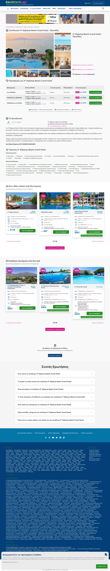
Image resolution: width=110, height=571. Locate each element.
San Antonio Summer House (32, 509)
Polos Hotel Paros (90, 514)
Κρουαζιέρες (69, 458)
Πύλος (31, 467)
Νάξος (57, 463)
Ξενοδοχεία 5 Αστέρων (94, 450)
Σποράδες (53, 468)
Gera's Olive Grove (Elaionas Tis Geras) (93, 503)
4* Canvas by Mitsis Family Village (58, 519)
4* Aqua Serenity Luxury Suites (71, 533)
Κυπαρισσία (15, 460)
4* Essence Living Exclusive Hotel (68, 509)
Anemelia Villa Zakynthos (72, 532)
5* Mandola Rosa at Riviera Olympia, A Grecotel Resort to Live (19, 480)
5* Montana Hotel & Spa (49, 481)
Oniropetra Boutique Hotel (54, 494)
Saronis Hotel (65, 500)
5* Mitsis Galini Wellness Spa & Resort (14, 481)
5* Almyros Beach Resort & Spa (13, 519)
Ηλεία (75, 454)
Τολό (85, 468)
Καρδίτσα (29, 457)
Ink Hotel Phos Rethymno (31, 534)
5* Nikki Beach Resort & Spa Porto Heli (14, 494)
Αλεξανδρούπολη (9, 451)
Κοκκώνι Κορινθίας (20, 458)
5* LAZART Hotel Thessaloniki (50, 513)
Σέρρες (77, 467)
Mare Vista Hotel (52, 488)
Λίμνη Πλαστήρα (75, 460)
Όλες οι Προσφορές (75, 8)
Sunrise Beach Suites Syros (92, 527)
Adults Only (46, 8)
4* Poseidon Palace (38, 481)
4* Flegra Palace (54, 516)
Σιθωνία (82, 467)
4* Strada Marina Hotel (11, 523)
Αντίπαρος (64, 451)
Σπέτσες (47, 468)
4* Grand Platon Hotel (30, 484)
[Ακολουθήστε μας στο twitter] (56, 437)
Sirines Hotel (8, 496)
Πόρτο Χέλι (21, 467)
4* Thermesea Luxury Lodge (65, 516)
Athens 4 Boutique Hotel (77, 511)
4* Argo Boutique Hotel (44, 516)
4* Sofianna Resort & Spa (20, 533)
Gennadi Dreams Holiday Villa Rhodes (93, 537)
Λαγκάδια (29, 460)
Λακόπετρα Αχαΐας (37, 460)
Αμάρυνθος (36, 451)
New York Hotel (60, 514)
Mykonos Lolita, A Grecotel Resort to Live (88, 532)
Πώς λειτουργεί (40, 433)
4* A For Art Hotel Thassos (42, 501)
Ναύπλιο (72, 463)
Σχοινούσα (70, 468)
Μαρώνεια (47, 461)
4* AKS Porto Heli (20, 484)
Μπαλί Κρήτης (20, 463)
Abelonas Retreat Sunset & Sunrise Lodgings (47, 534)
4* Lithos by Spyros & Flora (50, 524)
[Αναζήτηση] (103, 8)
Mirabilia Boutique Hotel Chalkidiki (54, 503)
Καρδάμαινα (16, 457)
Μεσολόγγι (58, 461)
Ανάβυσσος (53, 451)
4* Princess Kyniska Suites (53, 506)
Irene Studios (81, 487)
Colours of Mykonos (70, 523)
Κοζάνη (13, 458)
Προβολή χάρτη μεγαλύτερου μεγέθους (82, 65)
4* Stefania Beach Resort (67, 490)
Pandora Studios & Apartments (12, 536)
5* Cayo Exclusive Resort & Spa (12, 514)
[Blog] (63, 437)
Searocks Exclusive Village (54, 501)
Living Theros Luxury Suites (56, 520)
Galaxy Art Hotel (46, 504)
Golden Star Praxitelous (11, 493)
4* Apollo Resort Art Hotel (67, 501)
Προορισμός (62, 8)
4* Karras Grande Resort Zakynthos (39, 494)
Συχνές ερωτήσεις (87, 433)
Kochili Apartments (83, 500)
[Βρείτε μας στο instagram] (49, 437)
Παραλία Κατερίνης (81, 464)
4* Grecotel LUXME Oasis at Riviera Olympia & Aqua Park (48, 490)
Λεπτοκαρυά (54, 460)
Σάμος (63, 467)
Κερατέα (78, 457)
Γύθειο (81, 453)
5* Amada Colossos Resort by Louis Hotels (15, 534)
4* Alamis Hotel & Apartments (44, 510)
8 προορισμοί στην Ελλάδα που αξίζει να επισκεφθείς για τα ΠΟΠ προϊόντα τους (23, 548)
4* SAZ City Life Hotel (54, 491)
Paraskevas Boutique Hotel (44, 517)
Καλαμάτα (66, 456)
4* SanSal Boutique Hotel (50, 514)
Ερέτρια (43, 454)
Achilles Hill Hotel (35, 497)
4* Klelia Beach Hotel (10, 486)
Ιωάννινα (31, 456)
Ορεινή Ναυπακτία (44, 464)
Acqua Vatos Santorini (56, 500)
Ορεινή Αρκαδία (35, 464)
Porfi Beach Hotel (34, 530)
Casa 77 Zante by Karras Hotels (86, 513)
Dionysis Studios (36, 500)
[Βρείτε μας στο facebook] (45, 437)
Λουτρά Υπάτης (16, 461)
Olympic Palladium (83, 524)
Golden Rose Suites (74, 500)
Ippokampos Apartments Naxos (68, 526)
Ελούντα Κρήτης (36, 454)
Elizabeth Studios (9, 491)
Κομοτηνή (28, 458)
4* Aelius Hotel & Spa (69, 499)
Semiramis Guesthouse (80, 499)
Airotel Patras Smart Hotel (92, 499)
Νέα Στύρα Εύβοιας (10, 464)
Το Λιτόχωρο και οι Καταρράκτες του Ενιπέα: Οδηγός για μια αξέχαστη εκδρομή (58, 548)
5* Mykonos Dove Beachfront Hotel (14, 524)
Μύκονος (42, 463)
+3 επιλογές (43, 93)
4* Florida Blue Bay (78, 484)
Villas (54, 8)
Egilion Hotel (99, 496)
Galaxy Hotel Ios (9, 510)
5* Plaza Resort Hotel (33, 516)
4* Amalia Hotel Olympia (33, 493)
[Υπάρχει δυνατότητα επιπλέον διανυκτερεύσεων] (25, 216)
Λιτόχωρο (82, 460)
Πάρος (35, 466)
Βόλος (49, 453)
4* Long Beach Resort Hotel (95, 481)
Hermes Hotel (98, 514)
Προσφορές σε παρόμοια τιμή (55, 329)
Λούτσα (28, 461)
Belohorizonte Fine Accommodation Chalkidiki (69, 534)
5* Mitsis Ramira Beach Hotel (85, 516)
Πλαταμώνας (75, 466)
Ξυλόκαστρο (27, 464)
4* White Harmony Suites (37, 524)
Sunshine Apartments (45, 500)
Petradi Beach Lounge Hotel (23, 526)
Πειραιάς (54, 466)
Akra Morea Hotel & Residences (88, 488)
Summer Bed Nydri (61, 532)
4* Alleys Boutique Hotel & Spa (70, 539)
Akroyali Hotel (27, 494)
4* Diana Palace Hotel (90, 496)
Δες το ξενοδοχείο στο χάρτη (57, 126)
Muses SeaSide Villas (88, 491)
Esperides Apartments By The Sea (71, 510)
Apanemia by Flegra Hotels (66, 493)
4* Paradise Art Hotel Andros (28, 490)
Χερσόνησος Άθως (10, 471)
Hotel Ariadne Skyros (54, 529)
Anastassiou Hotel (54, 507)
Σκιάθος (24, 468)
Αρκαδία (8, 453)
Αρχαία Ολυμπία (24, 453)
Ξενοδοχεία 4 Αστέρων (94, 451)
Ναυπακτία (66, 463)
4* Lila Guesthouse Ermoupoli (12, 539)
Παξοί (74, 464)
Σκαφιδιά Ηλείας (17, 468)
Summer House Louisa (38, 513)
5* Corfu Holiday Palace (11, 487)
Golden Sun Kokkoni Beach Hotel (13, 490)
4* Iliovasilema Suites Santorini (28, 499)
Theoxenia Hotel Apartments (91, 487)
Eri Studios (97, 517)
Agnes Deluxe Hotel (41, 511)
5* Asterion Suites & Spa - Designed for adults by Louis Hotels (42, 521)
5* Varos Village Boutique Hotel (64, 524)
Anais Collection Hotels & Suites (91, 511)
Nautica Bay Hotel (84, 481)
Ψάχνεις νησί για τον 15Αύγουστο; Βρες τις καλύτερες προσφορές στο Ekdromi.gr (50, 550)
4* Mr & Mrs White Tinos (62, 488)
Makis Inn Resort (83, 517)
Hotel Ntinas (92, 500)
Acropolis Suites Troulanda (72, 513)
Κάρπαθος (34, 457)
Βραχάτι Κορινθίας (56, 453)
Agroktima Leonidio (41, 499)
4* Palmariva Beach (23, 488)
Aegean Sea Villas (27, 524)
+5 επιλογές (54, 294)
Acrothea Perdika (42, 503)
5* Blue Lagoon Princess (88, 484)
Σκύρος (34, 468)
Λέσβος (59, 460)
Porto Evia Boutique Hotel (66, 491)
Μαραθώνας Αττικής (39, 461)
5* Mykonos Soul (96, 523)
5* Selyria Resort (73, 486)
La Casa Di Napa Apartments (12, 509)
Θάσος (84, 454)
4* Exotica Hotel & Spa (66, 483)
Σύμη (62, 468)
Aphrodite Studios (97, 506)
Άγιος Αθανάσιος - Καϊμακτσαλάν (21, 450)
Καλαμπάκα (77, 456)
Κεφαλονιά (8, 458)
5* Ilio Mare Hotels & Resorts (78, 483)
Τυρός (34, 470)
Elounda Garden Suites (27, 520)
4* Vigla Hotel (79, 526)
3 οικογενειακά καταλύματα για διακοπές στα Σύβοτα (54, 551)
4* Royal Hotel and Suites (75, 507)
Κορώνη (43, 458)
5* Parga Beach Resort (94, 507)
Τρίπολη (30, 470)
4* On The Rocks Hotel (65, 529)
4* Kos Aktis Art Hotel (45, 519)
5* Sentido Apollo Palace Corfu (30, 517)
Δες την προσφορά (95, 92)
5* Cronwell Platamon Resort (72, 481)
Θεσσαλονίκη (9, 456)
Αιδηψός (81, 450)
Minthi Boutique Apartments (12, 503)
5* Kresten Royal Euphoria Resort (74, 519)
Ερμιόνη (48, 454)
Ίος (27, 456)
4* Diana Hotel (68, 497)
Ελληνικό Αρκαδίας (28, 454)
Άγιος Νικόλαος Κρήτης (47, 450)
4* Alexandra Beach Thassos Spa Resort (28, 503)
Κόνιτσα (33, 458)
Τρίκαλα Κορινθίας (23, 470)
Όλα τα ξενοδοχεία (10, 542)
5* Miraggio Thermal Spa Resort (58, 496)
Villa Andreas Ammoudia (44, 509)
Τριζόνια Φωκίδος (10, 470)
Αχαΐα (41, 453)
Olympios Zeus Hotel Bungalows (29, 511)
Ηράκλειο (80, 454)
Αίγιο (77, 450)
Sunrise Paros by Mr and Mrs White (86, 529)
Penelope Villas (61, 523)
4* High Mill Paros (98, 491)
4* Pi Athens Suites (32, 510)
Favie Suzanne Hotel (21, 493)
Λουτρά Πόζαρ (9, 461)
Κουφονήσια (58, 458)
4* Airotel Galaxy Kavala (81, 494)
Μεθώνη (52, 461)
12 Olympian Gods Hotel (74, 488)
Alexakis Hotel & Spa (27, 513)
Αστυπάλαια (31, 453)
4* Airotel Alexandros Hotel (85, 506)
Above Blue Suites (38, 496)
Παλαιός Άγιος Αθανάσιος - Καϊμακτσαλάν (58, 464)
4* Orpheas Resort (25, 530)
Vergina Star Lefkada (81, 509)
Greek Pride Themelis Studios (20, 510)
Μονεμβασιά (8, 463)
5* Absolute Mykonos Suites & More (14, 501)
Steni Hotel (21, 509)
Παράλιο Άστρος (19, 466)
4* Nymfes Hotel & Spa (98, 490)
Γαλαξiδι (67, 453)
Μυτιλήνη (52, 463)
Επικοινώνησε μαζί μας (24, 433)
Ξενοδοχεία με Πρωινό (94, 453)
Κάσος (51, 457)
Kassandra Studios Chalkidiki (26, 539)
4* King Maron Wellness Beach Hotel (27, 506)
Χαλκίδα (65, 470)
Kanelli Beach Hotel (21, 487)
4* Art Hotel (75, 524)
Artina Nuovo (9, 517)
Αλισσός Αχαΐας (18, 451)
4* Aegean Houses (46, 526)
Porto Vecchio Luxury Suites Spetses (63, 536)
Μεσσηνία (64, 461)
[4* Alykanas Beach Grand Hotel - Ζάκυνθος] (30, 50)
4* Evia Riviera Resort (10, 484)
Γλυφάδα (72, 453)
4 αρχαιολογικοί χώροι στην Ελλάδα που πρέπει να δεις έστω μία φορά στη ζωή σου (24, 551)
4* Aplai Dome (86, 519)
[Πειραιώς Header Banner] (55, 18)
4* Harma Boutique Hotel (73, 517)
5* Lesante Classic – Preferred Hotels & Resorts (49, 530)
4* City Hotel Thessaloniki (11, 500)
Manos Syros (93, 501)
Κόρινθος (38, 458)
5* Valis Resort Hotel (28, 481)
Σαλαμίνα (52, 467)
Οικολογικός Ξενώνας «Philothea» (81, 501)
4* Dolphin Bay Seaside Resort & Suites (59, 486)
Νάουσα (61, 463)
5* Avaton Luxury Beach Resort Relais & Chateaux (43, 536)
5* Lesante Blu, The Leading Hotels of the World (28, 527)
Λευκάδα (64, 460)
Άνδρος (59, 451)
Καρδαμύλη (23, 457)
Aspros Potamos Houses (50, 532)
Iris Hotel (19, 499)
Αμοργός (42, 451)
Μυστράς (47, 463)
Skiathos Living (9, 504)
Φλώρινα (53, 470)
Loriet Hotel (97, 504)
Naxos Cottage (74, 529)
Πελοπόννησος (60, 466)
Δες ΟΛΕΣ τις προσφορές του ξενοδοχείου (91, 235)
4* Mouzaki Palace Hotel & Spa (34, 487)
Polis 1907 (79, 530)
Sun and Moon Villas (55, 509)
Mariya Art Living (9, 521)
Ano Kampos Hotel (10, 513)
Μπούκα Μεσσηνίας (34, 463)
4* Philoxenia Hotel (78, 490)
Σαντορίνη (68, 467)
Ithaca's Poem (67, 503)
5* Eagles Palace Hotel (36, 526)
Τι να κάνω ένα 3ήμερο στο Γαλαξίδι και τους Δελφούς (88, 548)
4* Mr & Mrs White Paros (57, 510)
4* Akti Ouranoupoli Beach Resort (13, 507)
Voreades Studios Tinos (78, 537)
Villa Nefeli (75, 516)
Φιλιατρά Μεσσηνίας (45, 470)
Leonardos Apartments (59, 497)
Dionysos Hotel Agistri (82, 521)
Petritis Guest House (91, 509)
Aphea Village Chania (84, 534)
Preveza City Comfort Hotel (53, 511)
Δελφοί (7, 454)
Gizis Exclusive (24, 516)
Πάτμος (40, 466)
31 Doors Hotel (18, 513)
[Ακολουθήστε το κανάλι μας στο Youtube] (53, 437)
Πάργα (25, 466)
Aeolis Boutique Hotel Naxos (68, 494)
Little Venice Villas (10, 533)
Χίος (16, 471)
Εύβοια (52, 454)
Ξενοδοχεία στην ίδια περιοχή (55, 248)
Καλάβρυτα (60, 456)
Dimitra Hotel (82, 533)
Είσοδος (88, 3)
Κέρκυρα (83, 457)
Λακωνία (44, 460)
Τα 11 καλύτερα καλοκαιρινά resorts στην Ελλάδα (78, 551)
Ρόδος (47, 467)
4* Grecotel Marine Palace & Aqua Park (79, 480)
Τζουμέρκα (76, 468)
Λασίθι (48, 460)
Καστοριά (62, 457)
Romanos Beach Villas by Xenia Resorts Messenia (16, 537)
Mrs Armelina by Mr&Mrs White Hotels (39, 529)
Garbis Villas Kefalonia (11, 499)
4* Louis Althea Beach (32, 533)
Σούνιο (38, 468)
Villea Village (91, 521)
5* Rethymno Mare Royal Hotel (13, 530)
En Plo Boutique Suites (33, 523)
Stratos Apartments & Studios (37, 514)
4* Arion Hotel (69, 484)
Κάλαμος (71, 456)
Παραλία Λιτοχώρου (10, 466)
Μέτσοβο (75, 461)
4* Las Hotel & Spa (45, 507)
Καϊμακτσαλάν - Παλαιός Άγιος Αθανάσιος (47, 456)
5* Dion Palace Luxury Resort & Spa (57, 484)
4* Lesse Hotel (44, 488)
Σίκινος (7, 468)
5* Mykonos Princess (17, 517)
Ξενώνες (91, 457)
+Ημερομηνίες (89, 224)
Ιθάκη (20, 456)
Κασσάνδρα (56, 457)
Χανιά (74, 470)
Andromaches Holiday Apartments (83, 523)
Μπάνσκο (27, 463)
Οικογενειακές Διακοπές (94, 460)
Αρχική (8, 27)
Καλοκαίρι (25, 8)
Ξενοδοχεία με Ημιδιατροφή (95, 454)
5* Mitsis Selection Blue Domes (13, 516)
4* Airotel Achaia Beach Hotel (92, 483)
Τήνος (81, 468)
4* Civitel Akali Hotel (92, 520)
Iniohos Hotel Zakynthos (11, 527)
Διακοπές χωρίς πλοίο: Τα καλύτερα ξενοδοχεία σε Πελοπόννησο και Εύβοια (54, 547)
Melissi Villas (91, 524)
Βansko (45, 453)
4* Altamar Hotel (87, 490)
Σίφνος (11, 468)
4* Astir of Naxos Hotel (11, 526)
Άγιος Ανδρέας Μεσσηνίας (35, 450)
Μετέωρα (69, 461)
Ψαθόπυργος (30, 471)
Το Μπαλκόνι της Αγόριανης (29, 501)
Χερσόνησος (80, 470)
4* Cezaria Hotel (46, 496)
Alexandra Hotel (35, 507)
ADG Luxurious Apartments (24, 497)
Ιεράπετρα (15, 456)
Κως (25, 460)
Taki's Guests (57, 537)
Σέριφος (73, 467)
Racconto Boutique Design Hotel (34, 504)
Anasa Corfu (91, 517)
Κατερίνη (67, 457)
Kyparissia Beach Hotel (64, 507)
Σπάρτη (43, 468)
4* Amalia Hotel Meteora (11, 497)
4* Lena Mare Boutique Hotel (79, 520)
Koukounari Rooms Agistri (11, 506)
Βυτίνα (62, 453)
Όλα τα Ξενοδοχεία (16, 27)
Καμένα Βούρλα (9, 457)
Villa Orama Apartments (66, 511)
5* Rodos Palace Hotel (78, 491)
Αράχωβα (70, 451)
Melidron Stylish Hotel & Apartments (54, 539)
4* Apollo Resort (70, 527)
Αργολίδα (75, 451)
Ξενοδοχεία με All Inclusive (95, 456)
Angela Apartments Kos (80, 527)
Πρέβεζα (27, 467)
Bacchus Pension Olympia (65, 506)
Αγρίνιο (65, 450)
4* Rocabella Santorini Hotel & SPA (13, 520)
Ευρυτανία (57, 454)
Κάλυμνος (83, 456)
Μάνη (32, 461)
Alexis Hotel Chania (68, 520)
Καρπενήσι (40, 457)
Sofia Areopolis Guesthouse (35, 537)
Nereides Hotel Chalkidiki (47, 537)
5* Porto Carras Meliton (47, 487)
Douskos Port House (71, 496)
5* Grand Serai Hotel (60, 481)
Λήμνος (69, 460)
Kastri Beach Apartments (66, 537)
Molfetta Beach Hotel (52, 523)
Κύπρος (21, 460)
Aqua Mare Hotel (72, 521)
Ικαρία (23, 456)
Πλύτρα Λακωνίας (10, 467)
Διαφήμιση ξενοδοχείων (70, 433)
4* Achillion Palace (69, 514)
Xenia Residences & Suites (59, 527)
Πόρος (16, 467)
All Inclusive (14, 8)
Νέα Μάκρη (77, 463)
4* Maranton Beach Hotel (42, 484)
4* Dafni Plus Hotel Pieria (11, 532)
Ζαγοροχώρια (64, 454)
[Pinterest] (60, 437)
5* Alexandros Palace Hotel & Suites (41, 520)
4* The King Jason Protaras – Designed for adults (83, 536)
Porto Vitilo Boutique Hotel (32, 491)
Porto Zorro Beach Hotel (34, 488)
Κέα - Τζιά (73, 457)
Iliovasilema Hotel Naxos (11, 529)
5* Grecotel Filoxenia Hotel (40, 480)
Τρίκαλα (16, 470)
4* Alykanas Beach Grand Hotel (70, 487)
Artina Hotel (65, 504)
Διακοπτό (12, 454)
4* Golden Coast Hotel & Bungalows (30, 483)
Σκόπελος (29, 468)
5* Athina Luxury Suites (80, 514)
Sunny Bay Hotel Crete (41, 506)
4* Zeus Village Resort (25, 536)
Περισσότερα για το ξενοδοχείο (83, 69)
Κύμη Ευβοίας (9, 460)
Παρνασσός (30, 466)
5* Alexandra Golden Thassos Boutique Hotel (22, 496)
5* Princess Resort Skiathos (20, 504)
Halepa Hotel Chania (87, 526)
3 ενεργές (84, 74)
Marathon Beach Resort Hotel (77, 503)
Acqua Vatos (85, 507)
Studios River (75, 506)
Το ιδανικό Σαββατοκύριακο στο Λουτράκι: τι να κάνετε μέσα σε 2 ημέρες (21, 547)
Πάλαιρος (70, 464)
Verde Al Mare (62, 513)
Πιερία (70, 466)
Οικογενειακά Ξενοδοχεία (94, 458)
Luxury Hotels (36, 8)
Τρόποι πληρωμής (54, 433)
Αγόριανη (60, 450)
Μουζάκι (14, 463)
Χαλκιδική (70, 470)
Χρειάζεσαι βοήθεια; (55, 355)
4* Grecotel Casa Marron (53, 480)
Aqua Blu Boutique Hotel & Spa (21, 521)
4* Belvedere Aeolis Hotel (75, 504)
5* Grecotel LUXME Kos (65, 480)
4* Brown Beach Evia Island (12, 488)
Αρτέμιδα (18, 453)
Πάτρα (44, 466)
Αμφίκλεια (47, 451)
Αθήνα (69, 450)
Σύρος (65, 468)
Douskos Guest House (22, 523)
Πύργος (35, 467)
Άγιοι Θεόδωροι (9, 450)
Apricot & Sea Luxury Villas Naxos (36, 532)
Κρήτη (63, 458)
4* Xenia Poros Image (21, 486)
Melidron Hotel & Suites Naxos (87, 510)
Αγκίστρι (55, 450)
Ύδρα (38, 470)
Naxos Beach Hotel (25, 519)
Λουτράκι (23, 461)
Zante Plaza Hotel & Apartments (43, 486)
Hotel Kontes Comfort (62, 521)
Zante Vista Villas (59, 533)
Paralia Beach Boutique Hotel (24, 500)
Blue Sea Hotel (89, 493)
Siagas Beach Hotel (58, 487)
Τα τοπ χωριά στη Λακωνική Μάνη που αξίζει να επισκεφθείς (19, 550)
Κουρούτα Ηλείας (50, 458)
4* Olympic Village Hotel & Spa (84, 486)
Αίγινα (73, 450)
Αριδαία (80, 451)
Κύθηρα (74, 458)
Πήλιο (66, 466)
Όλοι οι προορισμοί (10, 474)
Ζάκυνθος (70, 454)
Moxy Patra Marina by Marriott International (49, 493)
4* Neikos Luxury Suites (78, 497)
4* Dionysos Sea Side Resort (24, 529)
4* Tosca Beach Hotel (54, 483)
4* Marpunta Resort (43, 491)
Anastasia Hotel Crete (91, 533)
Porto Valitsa (99, 539)
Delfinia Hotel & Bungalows (46, 527)
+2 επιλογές (13, 294)
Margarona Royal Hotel (20, 491)
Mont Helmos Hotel (89, 497)
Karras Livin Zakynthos (23, 532)
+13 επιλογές (83, 220)
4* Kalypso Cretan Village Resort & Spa (86, 539)
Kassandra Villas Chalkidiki (39, 539)
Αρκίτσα (12, 453)
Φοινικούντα (59, 470)
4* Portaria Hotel (80, 496)
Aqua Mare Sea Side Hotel (87, 504)
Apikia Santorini (42, 523)
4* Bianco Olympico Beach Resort (13, 483)
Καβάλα (35, 456)
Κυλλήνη (79, 458)
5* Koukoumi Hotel (97, 516)
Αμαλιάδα (31, 451)
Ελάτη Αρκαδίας (19, 454)
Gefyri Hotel (96, 513)
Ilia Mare (19, 511)
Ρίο (44, 467)
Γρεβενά (77, 453)
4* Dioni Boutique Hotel (92, 494)
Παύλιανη (49, 466)
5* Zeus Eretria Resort (44, 483)
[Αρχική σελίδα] (8, 8)
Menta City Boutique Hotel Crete (69, 530)
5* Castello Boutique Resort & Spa (58, 517)
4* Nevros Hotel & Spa (11, 511)
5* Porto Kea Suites (25, 514)
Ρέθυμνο (40, 467)
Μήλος (79, 461)
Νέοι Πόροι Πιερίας (19, 464)
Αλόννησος (25, 451)
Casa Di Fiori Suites (55, 526)
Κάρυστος (46, 457)
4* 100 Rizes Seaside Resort (46, 497)
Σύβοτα (58, 468)
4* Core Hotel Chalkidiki (56, 504)
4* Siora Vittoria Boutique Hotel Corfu (55, 499)
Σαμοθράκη (57, 467)
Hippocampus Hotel (34, 519)
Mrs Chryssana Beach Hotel (79, 493)
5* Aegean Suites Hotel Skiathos (90, 530)
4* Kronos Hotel (30, 486)
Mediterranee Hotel (26, 507)
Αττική (37, 453)
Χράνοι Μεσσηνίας (22, 471)
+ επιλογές (31, 218)
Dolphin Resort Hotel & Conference (46, 533)
